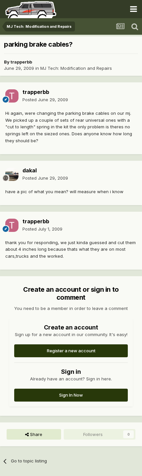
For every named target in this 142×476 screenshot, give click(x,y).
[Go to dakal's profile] (11, 174)
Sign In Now (71, 395)
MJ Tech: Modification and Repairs (76, 68)
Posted (45, 99)
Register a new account (71, 350)
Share (35, 434)
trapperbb (21, 62)
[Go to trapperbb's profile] (11, 96)
